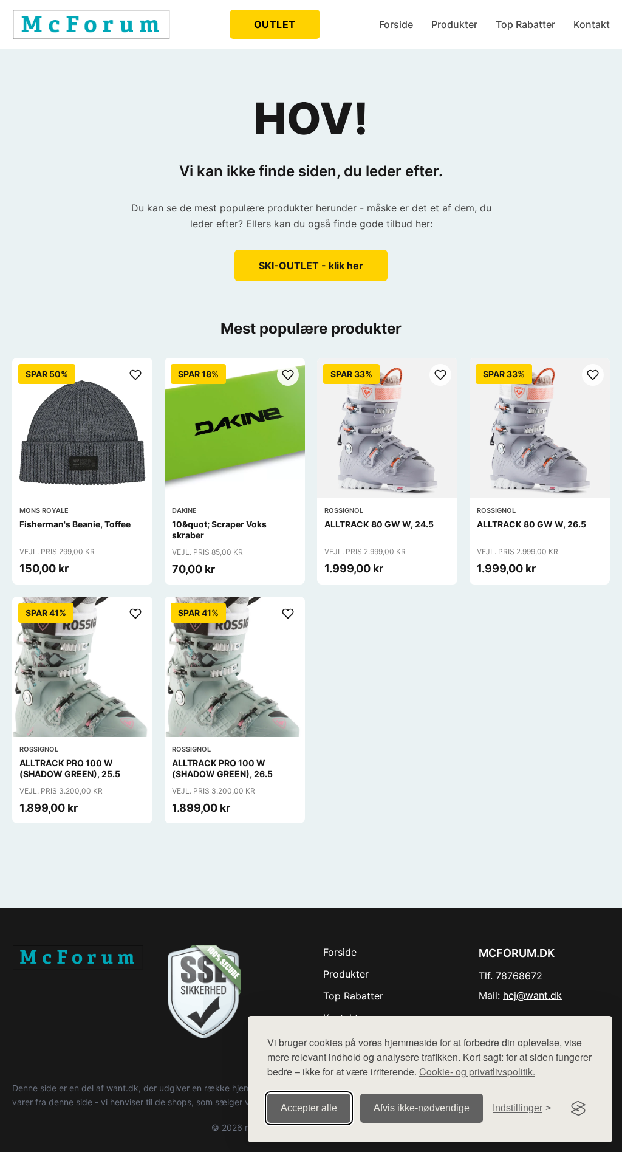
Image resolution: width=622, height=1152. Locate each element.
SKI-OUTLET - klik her (311, 265)
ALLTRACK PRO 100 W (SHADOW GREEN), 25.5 (69, 768)
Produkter (454, 24)
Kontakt (591, 24)
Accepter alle (309, 1108)
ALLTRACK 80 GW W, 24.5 (379, 524)
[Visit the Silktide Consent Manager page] (578, 1108)
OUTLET (275, 24)
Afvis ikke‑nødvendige (422, 1108)
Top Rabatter (525, 24)
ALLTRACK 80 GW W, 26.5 (531, 524)
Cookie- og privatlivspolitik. (477, 1071)
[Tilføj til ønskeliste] (135, 375)
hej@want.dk (532, 995)
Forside (396, 24)
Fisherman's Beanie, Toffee (75, 524)
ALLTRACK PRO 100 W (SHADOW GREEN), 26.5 (222, 768)
